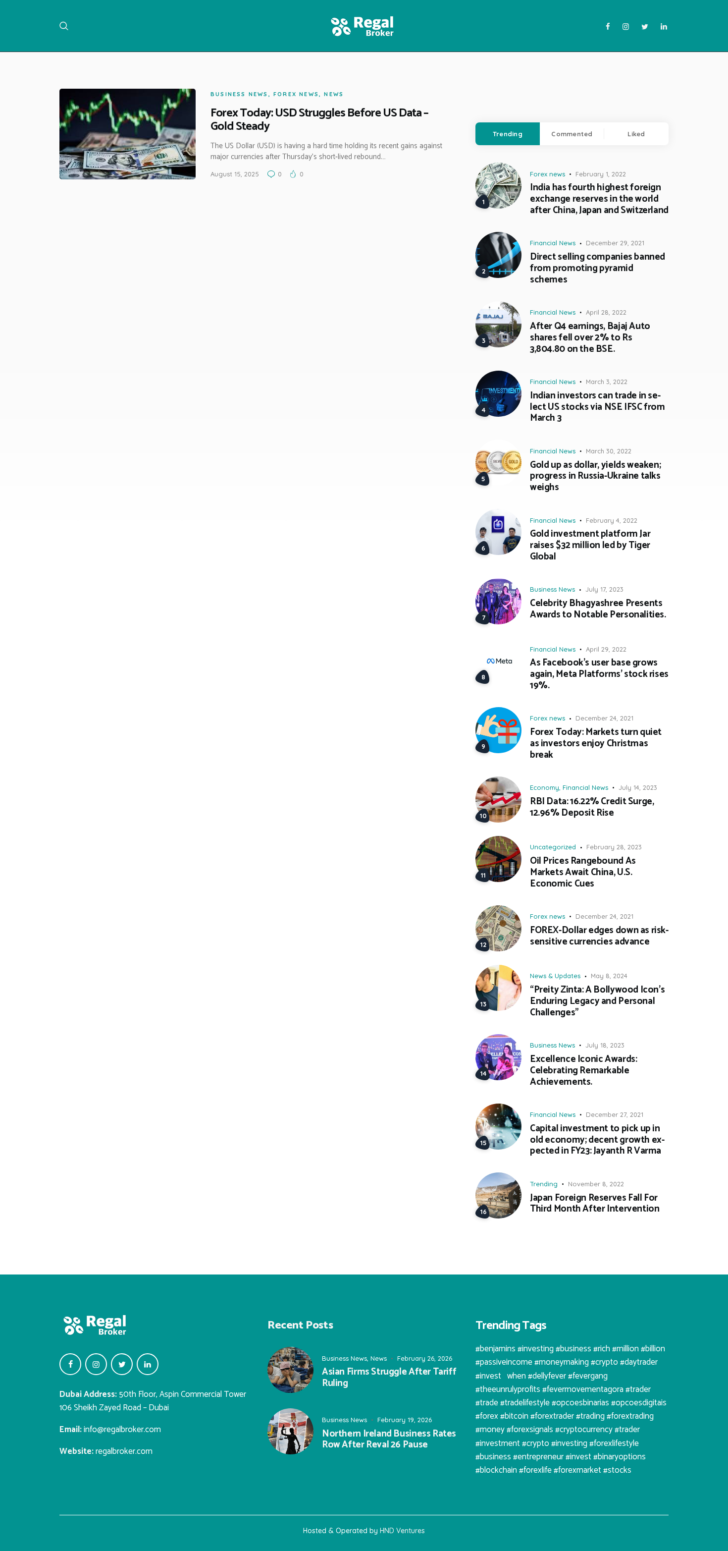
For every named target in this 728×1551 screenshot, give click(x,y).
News (334, 94)
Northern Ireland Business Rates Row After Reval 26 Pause (389, 1440)
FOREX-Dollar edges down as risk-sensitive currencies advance (599, 936)
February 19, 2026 (404, 1420)
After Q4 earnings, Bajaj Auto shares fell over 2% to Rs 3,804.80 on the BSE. (590, 338)
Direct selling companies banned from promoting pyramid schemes (597, 268)
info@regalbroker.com (122, 1430)
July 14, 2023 (638, 787)
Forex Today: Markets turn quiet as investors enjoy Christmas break (596, 744)
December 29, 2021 (615, 243)
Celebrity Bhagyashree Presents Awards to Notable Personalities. (598, 609)
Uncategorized (553, 847)
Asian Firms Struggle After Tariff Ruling (389, 1378)
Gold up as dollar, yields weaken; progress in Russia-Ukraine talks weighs (595, 477)
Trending (507, 134)
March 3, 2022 (606, 382)
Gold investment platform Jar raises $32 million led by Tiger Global (590, 545)
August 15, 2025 (234, 174)
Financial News (552, 243)
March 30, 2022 (608, 451)
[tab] (507, 133)
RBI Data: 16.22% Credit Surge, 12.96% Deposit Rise (592, 807)
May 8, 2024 (609, 976)
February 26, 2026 (424, 1358)
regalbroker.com (124, 1451)
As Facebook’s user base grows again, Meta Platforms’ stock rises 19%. (599, 674)
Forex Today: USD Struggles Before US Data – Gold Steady (319, 120)
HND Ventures (402, 1530)
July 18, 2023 (604, 1045)
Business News (239, 94)
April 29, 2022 (606, 649)
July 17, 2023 (604, 589)
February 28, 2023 (614, 847)
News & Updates (555, 976)
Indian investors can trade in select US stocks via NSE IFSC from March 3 (597, 407)
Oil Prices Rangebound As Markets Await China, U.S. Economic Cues (583, 872)
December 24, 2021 (604, 718)
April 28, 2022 (606, 312)
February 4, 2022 (611, 520)
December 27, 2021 (614, 1114)
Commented (571, 134)
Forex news (296, 94)
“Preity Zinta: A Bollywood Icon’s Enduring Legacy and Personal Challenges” (597, 1001)
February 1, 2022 (600, 174)
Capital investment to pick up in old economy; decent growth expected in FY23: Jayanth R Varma (597, 1140)
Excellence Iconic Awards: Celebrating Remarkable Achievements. (583, 1071)
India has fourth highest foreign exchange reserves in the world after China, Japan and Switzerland (599, 199)
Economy (544, 787)
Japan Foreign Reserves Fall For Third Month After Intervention (594, 1204)
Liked (636, 134)
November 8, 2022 (596, 1184)
